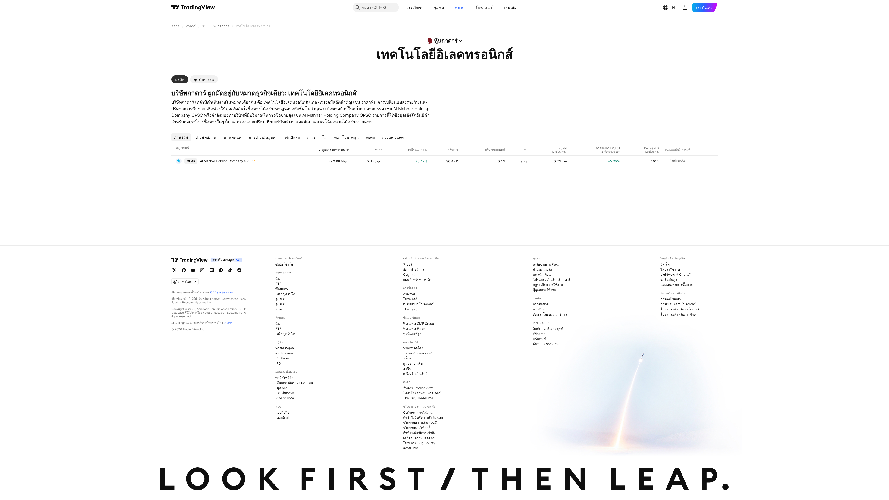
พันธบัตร (281, 289)
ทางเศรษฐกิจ (284, 348)
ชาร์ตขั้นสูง (668, 279)
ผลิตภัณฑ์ (414, 7)
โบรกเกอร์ (484, 7)
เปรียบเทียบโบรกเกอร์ (418, 304)
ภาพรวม (409, 294)
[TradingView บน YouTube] (193, 270)
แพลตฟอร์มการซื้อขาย (676, 285)
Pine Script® (284, 398)
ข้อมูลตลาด (411, 274)
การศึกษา (539, 309)
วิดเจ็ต (665, 264)
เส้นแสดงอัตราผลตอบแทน (294, 383)
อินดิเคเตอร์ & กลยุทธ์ (548, 329)
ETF (278, 284)
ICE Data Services (221, 292)
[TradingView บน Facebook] (184, 270)
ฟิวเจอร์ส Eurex (414, 329)
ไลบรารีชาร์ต (670, 269)
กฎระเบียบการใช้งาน (548, 285)
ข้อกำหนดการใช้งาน (418, 412)
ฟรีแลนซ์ (539, 339)
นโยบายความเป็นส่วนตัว (420, 423)
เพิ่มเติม (510, 7)
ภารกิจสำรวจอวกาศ (417, 353)
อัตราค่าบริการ (413, 269)
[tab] (179, 79)
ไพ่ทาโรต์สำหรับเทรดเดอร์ (422, 393)
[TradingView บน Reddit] (239, 270)
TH (672, 7)
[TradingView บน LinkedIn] (211, 270)
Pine (278, 309)
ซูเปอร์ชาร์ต (284, 264)
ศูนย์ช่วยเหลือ (413, 363)
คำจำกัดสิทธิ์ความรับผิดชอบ (423, 417)
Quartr (228, 323)
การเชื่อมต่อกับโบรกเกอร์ (678, 304)
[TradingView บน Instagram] (202, 270)
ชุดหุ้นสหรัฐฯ (412, 334)
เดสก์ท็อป (282, 417)
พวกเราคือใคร (413, 348)
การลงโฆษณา (670, 299)
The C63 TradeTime (418, 398)
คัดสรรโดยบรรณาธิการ (550, 314)
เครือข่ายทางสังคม (546, 264)
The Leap (410, 309)
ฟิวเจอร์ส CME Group (418, 323)
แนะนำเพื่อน (542, 274)
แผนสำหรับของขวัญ (417, 279)
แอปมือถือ (282, 412)
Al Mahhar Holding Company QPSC (226, 161)
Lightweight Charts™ (675, 274)
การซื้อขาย (541, 304)
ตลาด (459, 7)
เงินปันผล (282, 358)
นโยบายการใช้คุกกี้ (416, 428)
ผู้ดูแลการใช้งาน (544, 290)
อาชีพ (407, 368)
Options (281, 388)
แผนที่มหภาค (284, 393)
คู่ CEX (280, 299)
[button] (426, 7)
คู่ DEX (280, 304)
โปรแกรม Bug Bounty (419, 443)
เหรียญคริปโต (285, 294)
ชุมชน (439, 7)
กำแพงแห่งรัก (542, 269)
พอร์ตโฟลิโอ (284, 378)
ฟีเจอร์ (407, 264)
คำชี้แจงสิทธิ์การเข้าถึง (419, 433)
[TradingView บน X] (174, 270)
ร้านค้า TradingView (418, 388)
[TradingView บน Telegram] (221, 270)
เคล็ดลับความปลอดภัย (419, 438)
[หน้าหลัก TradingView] (193, 7)
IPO (278, 363)
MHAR (191, 161)
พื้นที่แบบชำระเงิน (546, 344)
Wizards (539, 334)
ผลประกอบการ (286, 353)
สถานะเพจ (410, 448)
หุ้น (277, 279)
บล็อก (407, 358)
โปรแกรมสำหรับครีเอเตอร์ (551, 279)
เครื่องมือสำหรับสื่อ (416, 373)
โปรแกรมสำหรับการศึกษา (679, 314)
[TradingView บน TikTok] (230, 270)
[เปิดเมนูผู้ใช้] (685, 7)
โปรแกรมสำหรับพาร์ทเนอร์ (679, 309)
